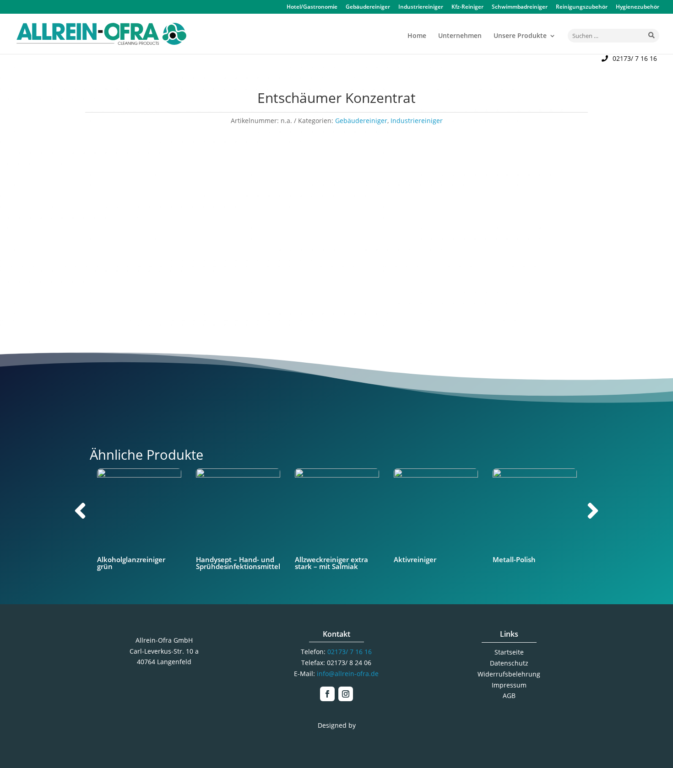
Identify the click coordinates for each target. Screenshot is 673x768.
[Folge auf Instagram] (345, 694)
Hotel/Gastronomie (312, 7)
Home (416, 36)
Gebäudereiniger (368, 7)
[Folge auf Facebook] (327, 694)
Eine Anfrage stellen (461, 251)
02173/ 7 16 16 (635, 58)
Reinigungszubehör (582, 7)
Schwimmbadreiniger (520, 7)
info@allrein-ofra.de (348, 673)
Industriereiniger (420, 7)
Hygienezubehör (637, 7)
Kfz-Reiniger (467, 7)
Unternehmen (460, 36)
